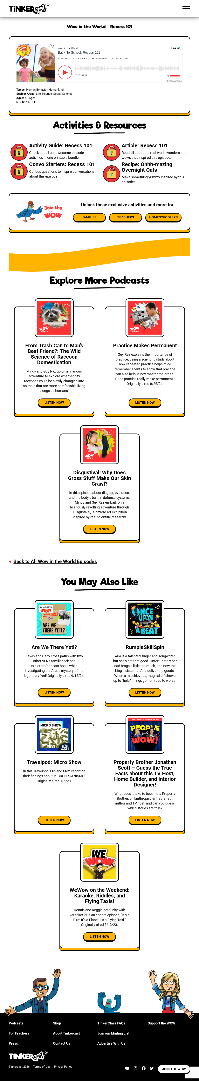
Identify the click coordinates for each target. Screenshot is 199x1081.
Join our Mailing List (113, 1033)
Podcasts (16, 1023)
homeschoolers (163, 217)
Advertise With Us (111, 1043)
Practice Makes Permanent (145, 346)
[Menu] (186, 8)
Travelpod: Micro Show (54, 762)
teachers (125, 217)
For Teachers (19, 1033)
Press (13, 1043)
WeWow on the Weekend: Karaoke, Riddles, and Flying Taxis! (100, 895)
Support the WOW (161, 1023)
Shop (57, 1023)
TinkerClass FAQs (111, 1023)
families (89, 217)
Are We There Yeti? (54, 647)
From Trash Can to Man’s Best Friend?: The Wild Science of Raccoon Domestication (54, 354)
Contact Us (61, 1043)
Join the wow (174, 1069)
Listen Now (54, 402)
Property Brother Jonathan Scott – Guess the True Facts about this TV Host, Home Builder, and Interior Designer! (144, 773)
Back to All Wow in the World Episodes (55, 561)
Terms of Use (42, 1066)
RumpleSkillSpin (145, 647)
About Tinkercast (66, 1033)
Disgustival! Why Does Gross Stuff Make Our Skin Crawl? (99, 478)
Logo (30, 8)
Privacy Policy (63, 1066)
